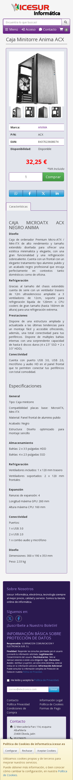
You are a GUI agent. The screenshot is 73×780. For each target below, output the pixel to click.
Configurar (11, 750)
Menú (13, 29)
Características (18, 206)
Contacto (49, 29)
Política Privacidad (18, 704)
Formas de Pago (50, 708)
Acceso (30, 29)
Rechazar (27, 750)
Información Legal (51, 700)
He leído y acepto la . (35, 680)
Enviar (54, 689)
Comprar (53, 176)
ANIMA (42, 127)
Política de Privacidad (32, 671)
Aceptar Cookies (46, 750)
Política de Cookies (51, 704)
